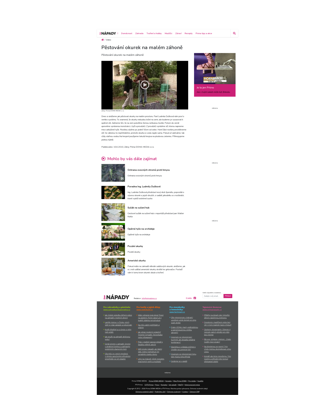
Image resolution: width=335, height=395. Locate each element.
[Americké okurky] (113, 266)
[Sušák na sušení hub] (113, 212)
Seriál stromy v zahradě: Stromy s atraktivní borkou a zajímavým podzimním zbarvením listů (117, 346)
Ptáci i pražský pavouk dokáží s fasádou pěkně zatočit (150, 343)
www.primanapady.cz (212, 309)
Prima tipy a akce (204, 33)
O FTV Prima (149, 385)
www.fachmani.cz (177, 312)
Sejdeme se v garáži (179, 361)
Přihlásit (228, 296)
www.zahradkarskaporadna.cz (116, 309)
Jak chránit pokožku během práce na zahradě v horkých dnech (118, 316)
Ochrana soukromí (174, 392)
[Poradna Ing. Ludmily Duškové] (113, 192)
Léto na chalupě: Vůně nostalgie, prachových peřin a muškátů (151, 360)
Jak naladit (172, 385)
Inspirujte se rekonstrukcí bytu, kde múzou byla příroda (183, 355)
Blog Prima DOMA (180, 381)
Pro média (192, 381)
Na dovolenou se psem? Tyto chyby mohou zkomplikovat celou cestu (217, 349)
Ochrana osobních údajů (144, 392)
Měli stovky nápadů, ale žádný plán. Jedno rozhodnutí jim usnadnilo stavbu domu (150, 352)
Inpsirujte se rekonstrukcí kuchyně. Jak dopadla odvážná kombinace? (183, 340)
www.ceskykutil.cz (144, 309)
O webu (189, 298)
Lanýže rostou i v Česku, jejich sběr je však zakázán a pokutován (118, 323)
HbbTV (180, 385)
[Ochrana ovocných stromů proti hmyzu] (113, 173)
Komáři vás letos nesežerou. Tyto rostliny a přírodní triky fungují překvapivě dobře (217, 359)
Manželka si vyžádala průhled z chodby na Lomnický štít (183, 348)
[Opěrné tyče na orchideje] (113, 232)
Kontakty (168, 381)
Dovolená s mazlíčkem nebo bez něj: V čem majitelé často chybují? (217, 323)
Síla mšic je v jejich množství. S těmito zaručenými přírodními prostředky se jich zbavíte (117, 356)
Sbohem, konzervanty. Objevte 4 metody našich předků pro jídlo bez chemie (217, 332)
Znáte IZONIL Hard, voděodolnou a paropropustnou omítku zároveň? (184, 330)
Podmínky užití (160, 392)
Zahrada (139, 33)
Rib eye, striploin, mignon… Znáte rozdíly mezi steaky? (217, 340)
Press (157, 385)
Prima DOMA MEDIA (156, 381)
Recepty (188, 33)
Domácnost (126, 33)
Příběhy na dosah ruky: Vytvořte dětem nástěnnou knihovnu (217, 316)
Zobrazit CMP (195, 392)
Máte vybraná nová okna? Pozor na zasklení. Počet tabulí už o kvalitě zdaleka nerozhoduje (151, 318)
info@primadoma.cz (149, 298)
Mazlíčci (168, 33)
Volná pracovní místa (192, 385)
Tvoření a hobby (154, 33)
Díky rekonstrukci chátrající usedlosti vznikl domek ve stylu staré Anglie (183, 320)
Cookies (185, 392)
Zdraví (178, 33)
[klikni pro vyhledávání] (234, 33)
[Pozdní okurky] (113, 249)
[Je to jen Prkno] (215, 69)
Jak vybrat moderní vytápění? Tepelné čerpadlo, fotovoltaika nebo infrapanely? (150, 335)
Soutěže (200, 381)
